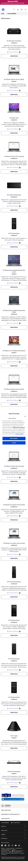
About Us (3, 826)
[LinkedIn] (2, 845)
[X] (12, 845)
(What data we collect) (19, 427)
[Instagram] (9, 845)
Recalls (3, 848)
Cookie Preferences (5, 850)
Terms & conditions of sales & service (9, 853)
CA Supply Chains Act (6, 849)
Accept (14, 442)
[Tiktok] (19, 845)
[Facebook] (5, 845)
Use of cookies (19, 434)
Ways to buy (4, 830)
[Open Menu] (25, 9)
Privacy (14, 849)
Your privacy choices (18, 850)
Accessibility (18, 848)
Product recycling (10, 848)
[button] (14, 810)
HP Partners (4, 838)
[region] (14, 430)
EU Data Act (3, 854)
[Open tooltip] (20, 52)
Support (3, 834)
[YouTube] (15, 845)
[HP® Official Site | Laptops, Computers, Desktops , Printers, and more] (3, 9)
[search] (14, 9)
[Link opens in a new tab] (13, 799)
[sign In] (21, 9)
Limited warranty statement (14, 851)
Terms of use (4, 851)
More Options (14, 438)
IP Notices (22, 853)
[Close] (25, 416)
